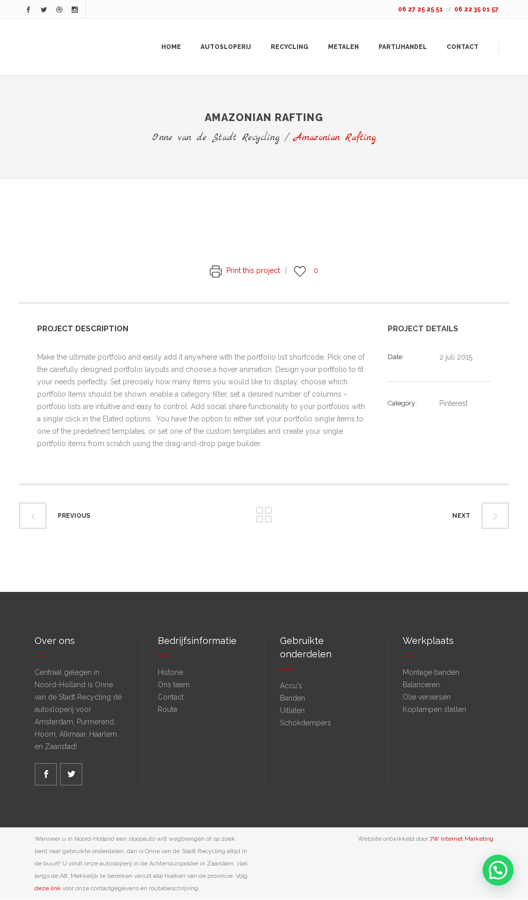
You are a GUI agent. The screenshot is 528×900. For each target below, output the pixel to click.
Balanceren (421, 685)
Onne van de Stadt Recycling (215, 137)
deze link (48, 888)
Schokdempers (305, 723)
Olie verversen (427, 697)
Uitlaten (292, 710)
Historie (170, 672)
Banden (292, 698)
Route (167, 709)
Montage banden (431, 672)
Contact (171, 697)
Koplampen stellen (434, 709)
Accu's (291, 686)
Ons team (174, 685)
